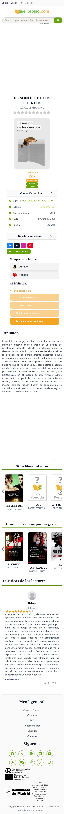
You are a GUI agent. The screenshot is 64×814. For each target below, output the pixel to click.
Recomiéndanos (32, 725)
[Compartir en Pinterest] (30, 245)
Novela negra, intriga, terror (38, 201)
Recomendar (22, 251)
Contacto (32, 736)
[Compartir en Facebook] (10, 245)
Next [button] (60, 491)
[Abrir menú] (58, 20)
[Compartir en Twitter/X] (17, 245)
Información (32, 715)
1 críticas (32, 187)
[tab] (32, 193)
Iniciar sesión (11, 3)
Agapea (23, 274)
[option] (14, 492)
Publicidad (32, 731)
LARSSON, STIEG (37, 571)
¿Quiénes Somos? (32, 710)
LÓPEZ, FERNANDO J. (32, 107)
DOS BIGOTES (47, 207)
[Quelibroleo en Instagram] (23, 245)
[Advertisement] (32, 61)
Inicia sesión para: (21, 290)
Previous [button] (3, 491)
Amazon (24, 266)
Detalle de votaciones (30, 236)
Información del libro (30, 193)
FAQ (32, 720)
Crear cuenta (27, 3)
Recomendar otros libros (29, 321)
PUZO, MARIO (14, 567)
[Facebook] (12, 753)
